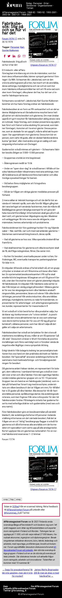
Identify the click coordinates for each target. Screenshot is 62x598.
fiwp (12, 499)
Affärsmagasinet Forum (14, 12)
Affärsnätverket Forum (18, 510)
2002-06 (6, 14)
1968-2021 (26, 14)
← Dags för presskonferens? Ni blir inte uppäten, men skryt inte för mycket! (17, 573)
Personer (37, 3)
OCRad (15, 506)
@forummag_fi (11, 513)
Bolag (29, 3)
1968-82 (31, 12)
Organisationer (45, 5)
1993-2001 (51, 12)
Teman (29, 8)
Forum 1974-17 (9, 38)
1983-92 (41, 12)
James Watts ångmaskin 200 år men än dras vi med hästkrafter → (46, 573)
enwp (18, 499)
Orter (46, 3)
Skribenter (31, 5)
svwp (5, 499)
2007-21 (16, 14)
